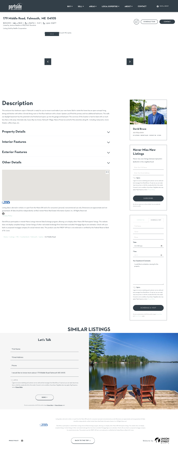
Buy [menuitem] (69, 6)
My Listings (136, 135)
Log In (161, 6)
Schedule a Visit (156, 220)
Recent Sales (144, 135)
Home (6, 237)
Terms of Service (138, 316)
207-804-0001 (138, 132)
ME (17, 237)
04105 (41, 237)
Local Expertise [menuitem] (110, 6)
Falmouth (34, 237)
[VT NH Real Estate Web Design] (162, 441)
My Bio (159, 135)
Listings (12, 237)
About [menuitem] (128, 6)
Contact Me (152, 135)
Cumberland (24, 237)
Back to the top (82, 440)
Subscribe (148, 198)
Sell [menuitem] (80, 6)
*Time (134, 251)
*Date (134, 242)
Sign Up (167, 6)
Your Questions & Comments (141, 261)
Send (44, 397)
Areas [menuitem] (92, 6)
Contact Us (140, 220)
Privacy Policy (7, 216)
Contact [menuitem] (142, 6)
